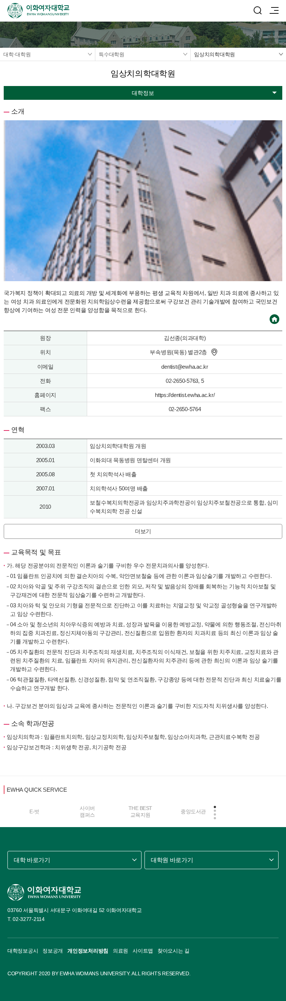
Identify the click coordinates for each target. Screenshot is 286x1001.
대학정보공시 (22, 951)
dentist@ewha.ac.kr (184, 366)
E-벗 (34, 811)
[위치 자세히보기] (214, 352)
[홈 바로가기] (44, 892)
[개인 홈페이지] (274, 319)
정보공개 (52, 951)
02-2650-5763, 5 (185, 381)
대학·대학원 (17, 54)
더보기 (143, 531)
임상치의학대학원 (214, 54)
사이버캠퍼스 (87, 811)
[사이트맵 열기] (274, 10)
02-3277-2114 (29, 919)
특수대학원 (111, 54)
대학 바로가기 (32, 860)
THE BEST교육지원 (140, 811)
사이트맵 (143, 951)
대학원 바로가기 (172, 860)
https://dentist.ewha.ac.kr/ (184, 395)
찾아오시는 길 (174, 951)
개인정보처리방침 (87, 951)
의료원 (120, 951)
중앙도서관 (193, 811)
